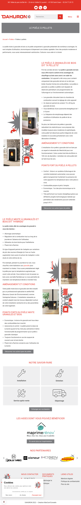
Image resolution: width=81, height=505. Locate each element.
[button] (4, 458)
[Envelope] (36, 7)
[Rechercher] (60, 16)
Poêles (11, 39)
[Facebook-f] (45, 7)
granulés (27, 266)
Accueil (5, 39)
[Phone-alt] (40, 7)
